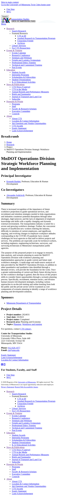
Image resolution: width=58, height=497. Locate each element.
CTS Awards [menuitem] (17, 126)
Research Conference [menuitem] (21, 55)
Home (9, 142)
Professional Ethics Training (24, 425)
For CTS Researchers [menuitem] (21, 48)
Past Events (17, 430)
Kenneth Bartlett (13, 181)
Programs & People (14, 464)
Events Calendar (19, 416)
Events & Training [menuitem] (14, 50)
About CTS (17, 481)
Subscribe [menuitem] (16, 99)
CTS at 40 (21, 399)
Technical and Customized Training (27, 428)
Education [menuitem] (10, 70)
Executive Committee (21, 474)
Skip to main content (10, 2)
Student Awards (18, 435)
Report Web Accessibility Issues (26, 387)
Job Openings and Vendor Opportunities (29, 486)
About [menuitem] (9, 116)
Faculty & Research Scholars (24, 472)
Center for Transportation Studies (15, 19)
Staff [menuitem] (14, 106)
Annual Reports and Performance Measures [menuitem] (30, 92)
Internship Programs (20, 437)
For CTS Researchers (21, 411)
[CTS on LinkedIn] (2, 364)
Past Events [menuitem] (17, 67)
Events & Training (14, 413)
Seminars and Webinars (22, 420)
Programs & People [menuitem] (14, 101)
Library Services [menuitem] (19, 45)
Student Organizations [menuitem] (21, 79)
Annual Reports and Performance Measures (30, 455)
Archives (21, 406)
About (9, 479)
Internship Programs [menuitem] (20, 75)
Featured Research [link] (20, 33)
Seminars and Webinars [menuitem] (22, 58)
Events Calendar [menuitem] (19, 53)
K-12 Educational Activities (23, 445)
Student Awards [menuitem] (18, 72)
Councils (15, 476)
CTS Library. (26, 329)
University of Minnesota (27, 382)
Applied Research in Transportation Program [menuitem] (36, 38)
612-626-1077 (14, 348)
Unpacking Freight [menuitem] (25, 41)
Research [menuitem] (10, 28)
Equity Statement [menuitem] (19, 128)
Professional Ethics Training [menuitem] (24, 62)
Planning (17, 324)
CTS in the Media (19, 452)
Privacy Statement (7, 387)
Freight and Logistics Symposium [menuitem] (26, 60)
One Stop (10, 9)
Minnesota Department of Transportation (23, 303)
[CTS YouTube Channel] (4, 364)
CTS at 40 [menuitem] (21, 36)
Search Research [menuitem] (19, 31)
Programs (16, 467)
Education (10, 433)
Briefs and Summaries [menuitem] (21, 94)
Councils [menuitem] (15, 114)
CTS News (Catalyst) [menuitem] (21, 87)
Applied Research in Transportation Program (36, 401)
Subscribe (5, 21)
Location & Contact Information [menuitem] (25, 121)
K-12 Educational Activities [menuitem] (23, 82)
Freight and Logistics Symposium (26, 423)
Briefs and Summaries (21, 457)
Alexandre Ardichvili (15, 195)
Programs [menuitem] (16, 104)
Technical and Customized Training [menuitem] (27, 65)
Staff (14, 469)
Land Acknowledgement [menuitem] (22, 131)
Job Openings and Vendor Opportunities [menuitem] (29, 123)
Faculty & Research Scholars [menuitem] (24, 109)
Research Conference (21, 418)
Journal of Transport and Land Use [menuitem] (27, 97)
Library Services (19, 408)
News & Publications (15, 447)
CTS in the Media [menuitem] (19, 89)
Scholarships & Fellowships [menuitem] (24, 77)
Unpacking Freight (25, 403)
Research (10, 144)
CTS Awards (17, 489)
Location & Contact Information (14, 360)
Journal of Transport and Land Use (27, 459)
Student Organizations (21, 442)
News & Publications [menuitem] (15, 84)
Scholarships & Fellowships (24, 440)
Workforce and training (32, 324)
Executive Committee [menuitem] (21, 111)
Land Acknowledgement (11, 357)
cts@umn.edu (13, 350)
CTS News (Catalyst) (21, 450)
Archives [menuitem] (21, 43)
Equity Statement (8, 355)
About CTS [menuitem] (17, 118)
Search (5, 17)
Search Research (19, 394)
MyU (8, 12)
